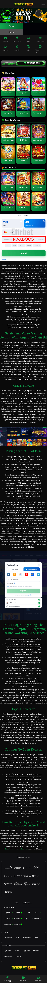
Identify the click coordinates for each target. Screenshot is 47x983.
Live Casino (40, 41)
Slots (28, 41)
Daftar (12, 26)
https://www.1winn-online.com (16, 849)
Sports (5, 50)
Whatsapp (7, 981)
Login (11, 32)
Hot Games (17, 41)
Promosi (23, 981)
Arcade (17, 50)
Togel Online (37, 51)
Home (5, 41)
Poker (28, 50)
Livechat (38, 981)
